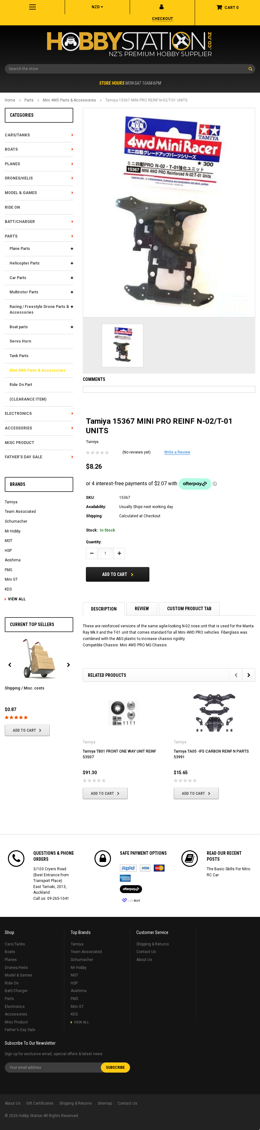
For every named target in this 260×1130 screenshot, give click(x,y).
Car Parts (18, 278)
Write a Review (177, 452)
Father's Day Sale (23, 457)
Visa (145, 868)
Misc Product (19, 443)
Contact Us (146, 952)
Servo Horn (20, 341)
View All (17, 599)
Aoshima (13, 560)
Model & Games (21, 193)
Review (142, 608)
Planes (12, 164)
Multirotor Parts (24, 292)
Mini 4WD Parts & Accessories (69, 100)
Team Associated (20, 511)
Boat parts (19, 327)
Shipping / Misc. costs (24, 688)
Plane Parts (20, 248)
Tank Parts (19, 356)
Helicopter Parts (25, 263)
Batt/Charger (20, 221)
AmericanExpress (125, 878)
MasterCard (159, 868)
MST (8, 541)
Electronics (18, 413)
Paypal (128, 868)
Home (10, 100)
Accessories (18, 428)
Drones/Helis (19, 178)
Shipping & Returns (152, 944)
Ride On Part (21, 384)
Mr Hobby (13, 531)
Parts (29, 100)
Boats (11, 149)
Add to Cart (24, 730)
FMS (8, 570)
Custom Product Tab (189, 608)
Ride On (12, 207)
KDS (8, 589)
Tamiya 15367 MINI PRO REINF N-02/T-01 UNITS (146, 100)
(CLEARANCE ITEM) (28, 399)
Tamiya (11, 502)
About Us (144, 959)
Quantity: (93, 542)
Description (104, 608)
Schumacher (16, 521)
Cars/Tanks (17, 135)
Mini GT (11, 579)
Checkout (162, 18)
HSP (8, 550)
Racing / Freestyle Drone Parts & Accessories (39, 309)
